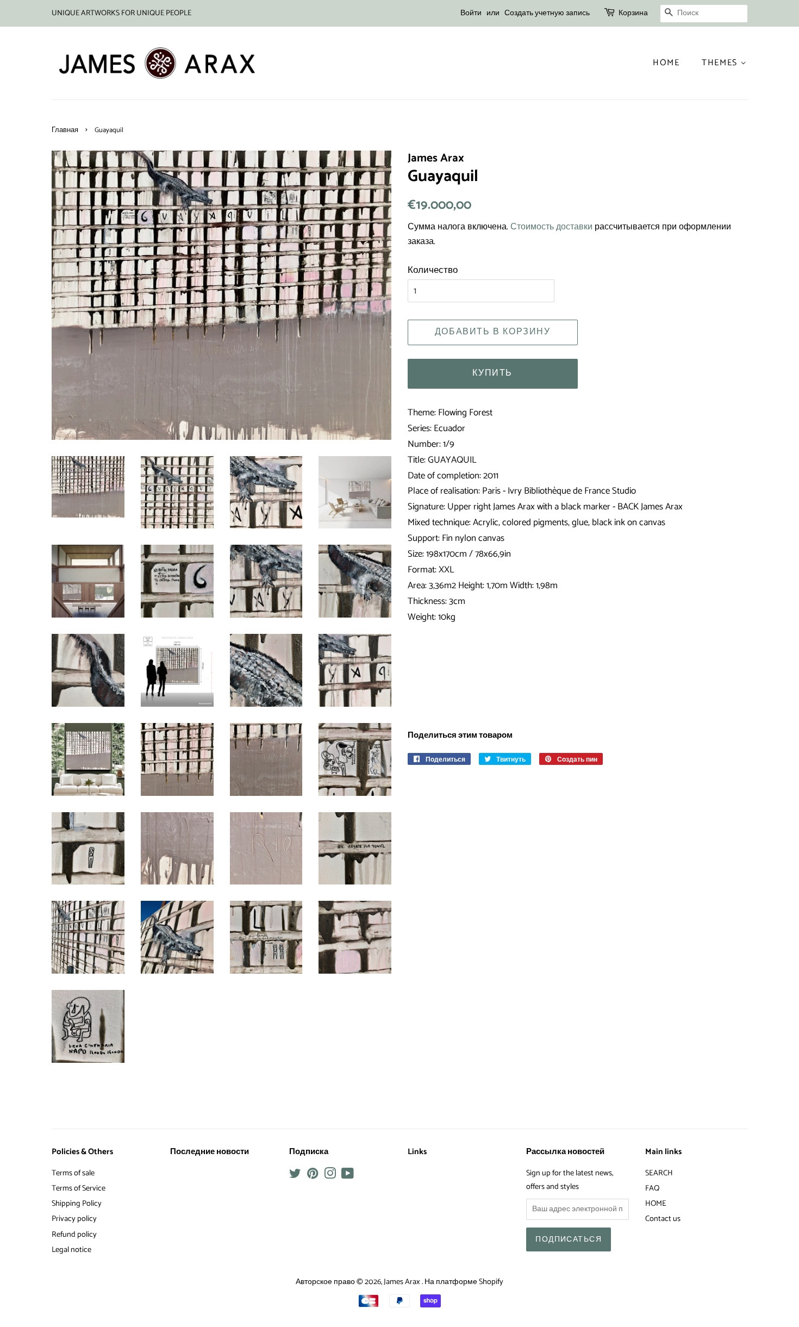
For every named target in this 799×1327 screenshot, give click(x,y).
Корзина (633, 13)
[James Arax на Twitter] (295, 1175)
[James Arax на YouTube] (347, 1175)
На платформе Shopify (464, 1281)
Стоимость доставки (551, 227)
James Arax (403, 1281)
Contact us (663, 1218)
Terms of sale (73, 1173)
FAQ (652, 1188)
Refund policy (74, 1234)
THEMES (721, 62)
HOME (655, 1203)
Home (666, 62)
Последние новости (209, 1151)
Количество (433, 270)
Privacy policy (74, 1218)
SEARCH (659, 1173)
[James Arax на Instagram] (330, 1175)
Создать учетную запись (547, 13)
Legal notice (71, 1249)
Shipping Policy (77, 1203)
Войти (471, 13)
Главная (65, 130)
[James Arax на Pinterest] (313, 1175)
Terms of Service (78, 1188)
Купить (492, 373)
